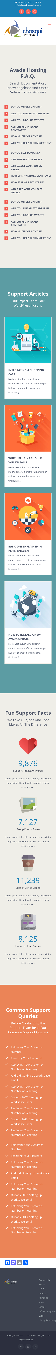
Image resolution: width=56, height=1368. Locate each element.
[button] (28, 107)
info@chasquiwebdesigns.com (28, 5)
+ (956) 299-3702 (44, 1298)
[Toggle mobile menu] (50, 25)
